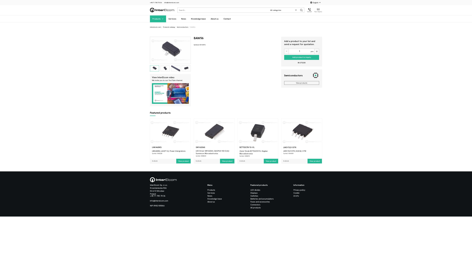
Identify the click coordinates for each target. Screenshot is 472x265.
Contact (227, 19)
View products (301, 83)
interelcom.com (155, 27)
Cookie (296, 193)
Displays (254, 193)
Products (156, 19)
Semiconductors (182, 27)
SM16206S (200, 147)
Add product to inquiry (301, 57)
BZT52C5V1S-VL (247, 147)
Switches (254, 196)
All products (255, 207)
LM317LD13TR (289, 147)
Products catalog (169, 27)
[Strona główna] (162, 12)
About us (215, 19)
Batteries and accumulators (262, 199)
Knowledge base (198, 19)
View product (183, 161)
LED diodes (255, 190)
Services (172, 19)
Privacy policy (299, 190)
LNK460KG (157, 147)
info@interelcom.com (171, 2)
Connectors (255, 204)
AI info (296, 196)
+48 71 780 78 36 (156, 2)
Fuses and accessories (260, 201)
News (183, 19)
